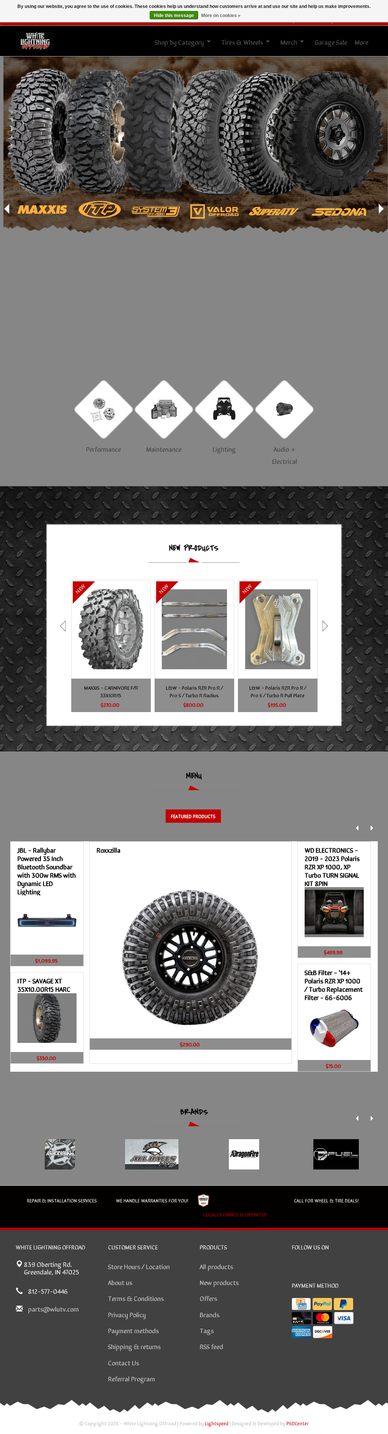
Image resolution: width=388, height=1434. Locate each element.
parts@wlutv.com (53, 1308)
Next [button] (380, 208)
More (361, 42)
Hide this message (174, 15)
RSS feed (211, 1346)
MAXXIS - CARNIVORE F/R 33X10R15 (111, 691)
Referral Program (131, 1378)
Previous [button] (7, 208)
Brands (209, 1314)
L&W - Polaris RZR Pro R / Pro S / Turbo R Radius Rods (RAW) (194, 691)
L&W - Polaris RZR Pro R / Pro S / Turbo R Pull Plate (277, 691)
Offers (208, 1298)
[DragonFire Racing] (243, 1154)
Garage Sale (330, 42)
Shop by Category (179, 42)
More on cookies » (221, 15)
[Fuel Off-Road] (336, 1154)
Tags (207, 1330)
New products (219, 1282)
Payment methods (133, 1330)
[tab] (193, 816)
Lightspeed (216, 1423)
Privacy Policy (127, 1314)
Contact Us (123, 1362)
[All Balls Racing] (151, 1154)
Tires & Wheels (242, 42)
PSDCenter (297, 1423)
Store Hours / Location (139, 1266)
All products (216, 1266)
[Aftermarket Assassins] (59, 1154)
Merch (288, 42)
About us (120, 1282)
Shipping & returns (134, 1346)
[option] (194, 208)
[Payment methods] (301, 1304)
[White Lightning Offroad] (35, 40)
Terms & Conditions (136, 1298)
